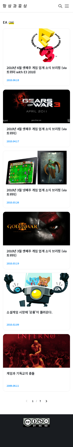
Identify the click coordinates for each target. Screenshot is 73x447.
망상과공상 (16, 6)
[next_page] (46, 401)
